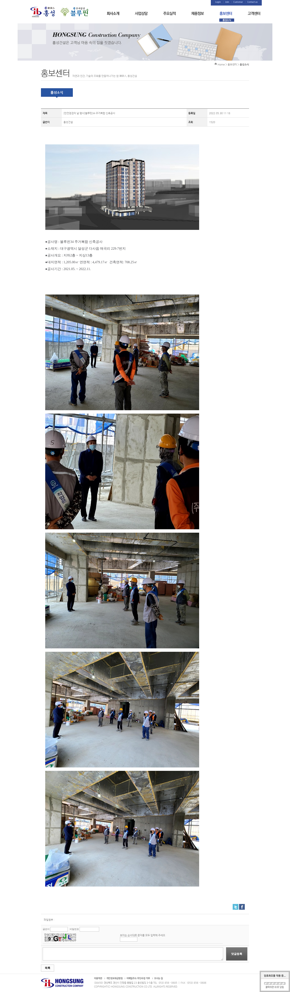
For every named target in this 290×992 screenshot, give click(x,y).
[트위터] (235, 905)
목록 (47, 967)
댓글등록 (236, 953)
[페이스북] (242, 905)
